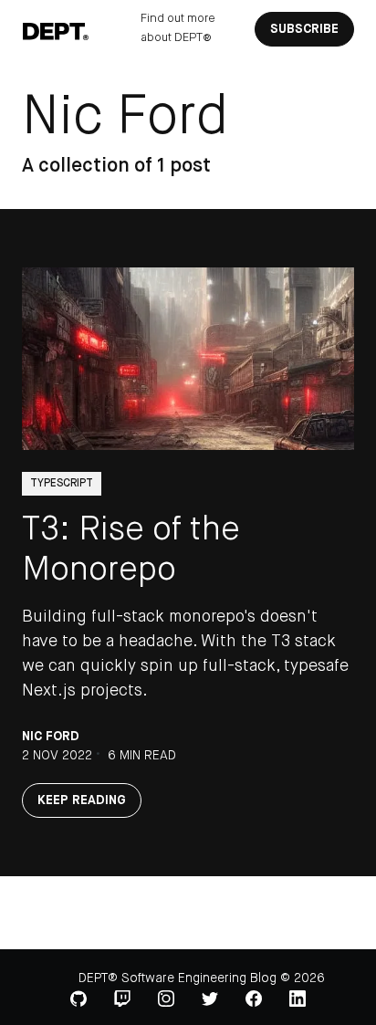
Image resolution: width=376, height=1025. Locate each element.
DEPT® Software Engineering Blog (177, 978)
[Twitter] (210, 999)
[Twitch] (122, 998)
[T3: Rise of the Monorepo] (188, 358)
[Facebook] (253, 998)
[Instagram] (166, 998)
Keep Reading (81, 800)
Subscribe (304, 29)
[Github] (78, 998)
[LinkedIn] (297, 998)
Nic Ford (50, 736)
